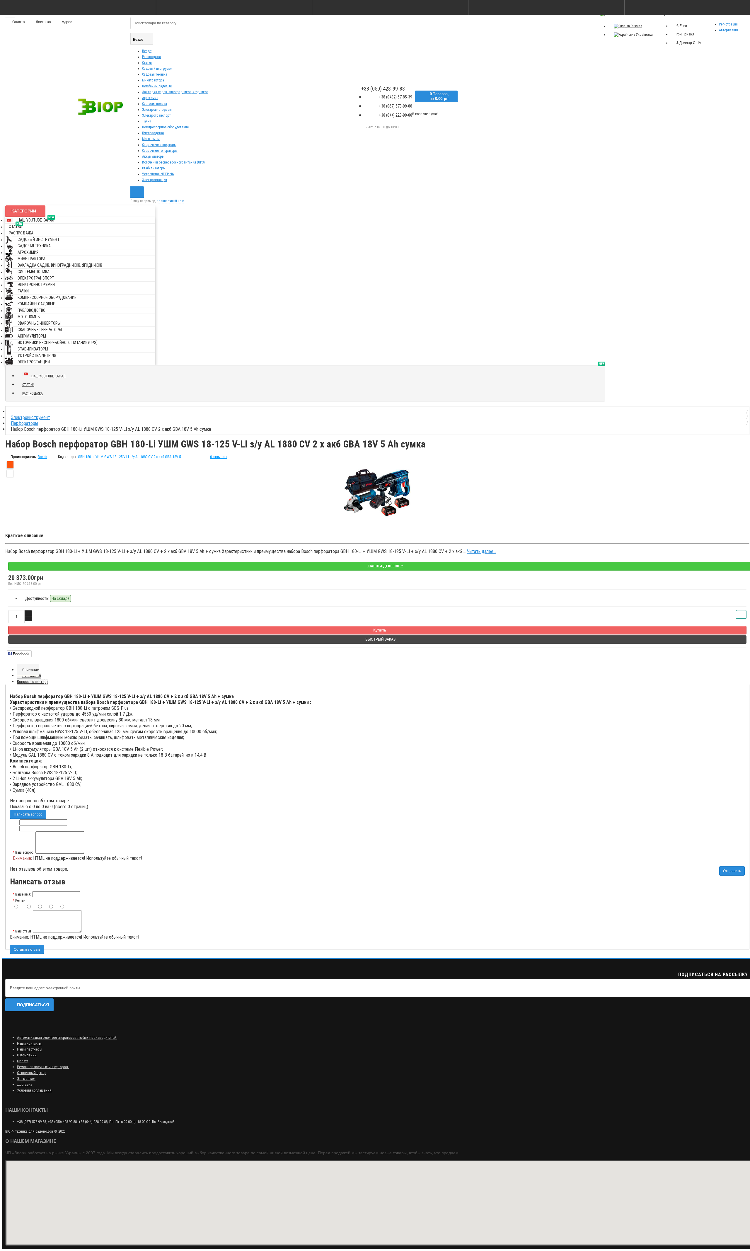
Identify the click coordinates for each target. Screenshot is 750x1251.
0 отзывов (218, 457)
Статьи (147, 63)
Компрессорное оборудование (165, 127)
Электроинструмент (157, 110)
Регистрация (728, 24)
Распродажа (151, 57)
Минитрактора (153, 80)
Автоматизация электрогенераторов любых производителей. (67, 1037)
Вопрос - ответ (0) (32, 681)
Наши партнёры (29, 1049)
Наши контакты (29, 1043)
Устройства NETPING (158, 174)
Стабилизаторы (154, 168)
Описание (30, 670)
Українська (644, 35)
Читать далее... (481, 551)
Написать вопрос (28, 814)
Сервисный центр (31, 1072)
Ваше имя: (23, 894)
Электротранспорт (156, 115)
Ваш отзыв (23, 931)
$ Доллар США (688, 43)
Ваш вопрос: (24, 852)
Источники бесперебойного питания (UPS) (173, 162)
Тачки (146, 121)
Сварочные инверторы (159, 145)
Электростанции (154, 180)
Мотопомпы (151, 139)
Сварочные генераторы (160, 151)
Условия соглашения (34, 1090)
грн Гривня (685, 34)
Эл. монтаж (26, 1078)
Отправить (732, 871)
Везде (146, 51)
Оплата (22, 1061)
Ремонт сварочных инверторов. (43, 1067)
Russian (636, 26)
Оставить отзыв (27, 949)
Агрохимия (150, 98)
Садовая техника (154, 74)
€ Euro (681, 26)
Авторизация (729, 30)
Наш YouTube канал (36, 219)
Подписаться (33, 1004)
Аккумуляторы (153, 156)
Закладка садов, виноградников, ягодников (175, 92)
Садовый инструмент (158, 69)
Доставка (24, 1084)
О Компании (27, 1055)
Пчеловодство (153, 133)
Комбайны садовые (157, 86)
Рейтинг (21, 900)
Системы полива (154, 104)
